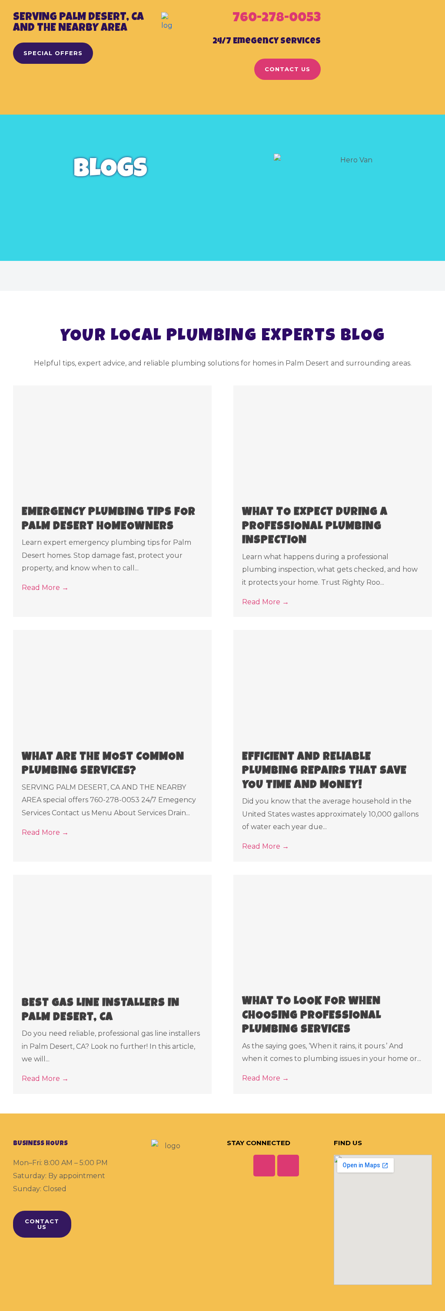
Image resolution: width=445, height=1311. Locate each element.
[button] (222, 102)
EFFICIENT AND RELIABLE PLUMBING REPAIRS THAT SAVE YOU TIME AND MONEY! (324, 771)
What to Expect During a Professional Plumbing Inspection (315, 526)
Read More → (45, 587)
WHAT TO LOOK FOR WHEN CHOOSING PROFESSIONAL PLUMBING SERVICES (311, 1015)
